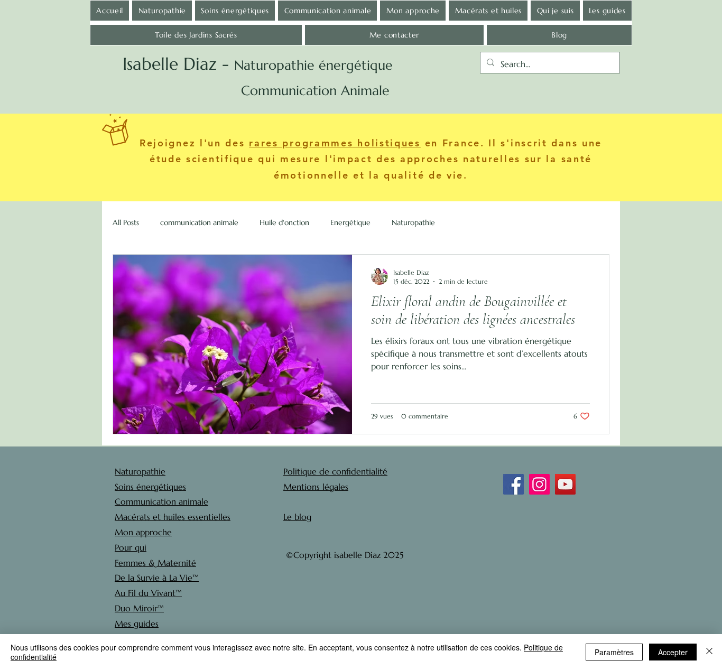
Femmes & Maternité (155, 562)
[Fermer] (709, 652)
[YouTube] (565, 484)
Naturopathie (413, 222)
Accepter (673, 652)
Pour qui (130, 547)
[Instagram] (539, 484)
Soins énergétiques (150, 486)
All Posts (126, 222)
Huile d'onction (284, 222)
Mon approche (143, 532)
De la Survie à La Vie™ (157, 577)
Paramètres (614, 652)
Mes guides (137, 623)
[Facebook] (513, 484)
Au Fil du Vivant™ (148, 593)
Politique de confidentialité (335, 471)
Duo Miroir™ (139, 608)
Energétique (350, 222)
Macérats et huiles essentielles (172, 516)
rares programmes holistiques (335, 143)
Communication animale (161, 501)
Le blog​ (297, 516)
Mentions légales (315, 486)
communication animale (199, 222)
